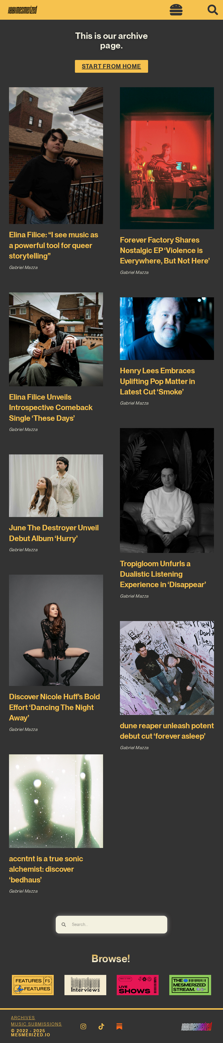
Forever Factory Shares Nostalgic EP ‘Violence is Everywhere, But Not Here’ (165, 250)
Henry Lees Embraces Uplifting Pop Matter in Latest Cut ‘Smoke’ (157, 381)
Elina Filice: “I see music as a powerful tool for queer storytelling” (53, 245)
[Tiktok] (101, 1026)
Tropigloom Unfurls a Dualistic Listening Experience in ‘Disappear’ (163, 574)
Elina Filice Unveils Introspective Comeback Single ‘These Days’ (51, 407)
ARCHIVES (23, 1017)
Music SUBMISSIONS (36, 1024)
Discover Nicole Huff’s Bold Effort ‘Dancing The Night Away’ (54, 707)
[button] (176, 10)
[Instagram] (83, 1026)
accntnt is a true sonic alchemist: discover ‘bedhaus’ (46, 869)
